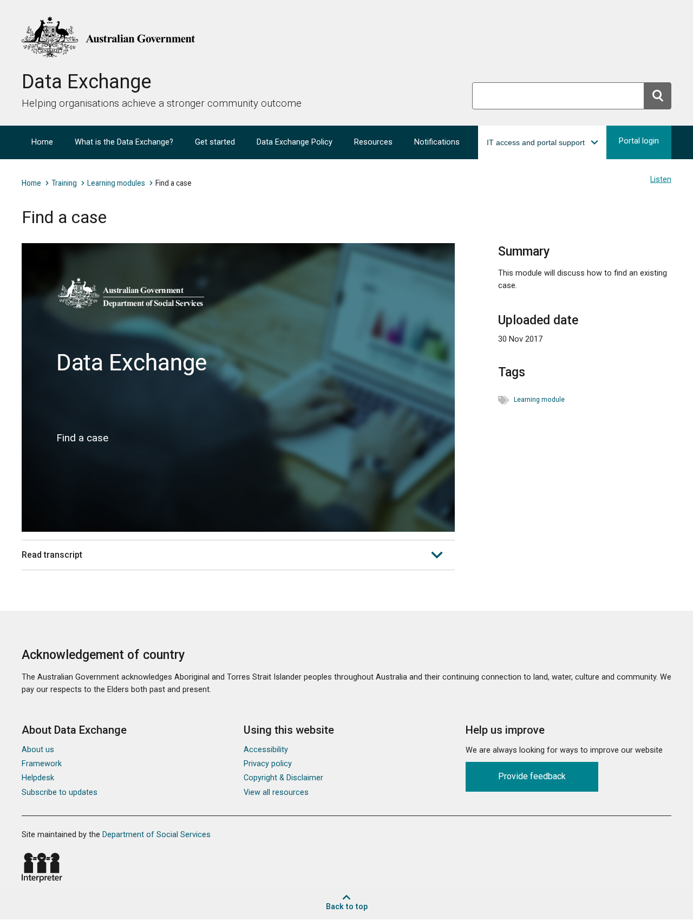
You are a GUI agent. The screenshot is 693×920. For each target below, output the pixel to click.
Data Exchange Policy (294, 142)
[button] (542, 142)
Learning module (539, 399)
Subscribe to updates (59, 792)
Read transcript (52, 555)
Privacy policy (268, 763)
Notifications (437, 142)
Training (64, 183)
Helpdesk (38, 777)
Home (42, 142)
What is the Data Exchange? (124, 142)
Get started (215, 142)
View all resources (276, 792)
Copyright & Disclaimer (283, 777)
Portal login (639, 141)
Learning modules (116, 183)
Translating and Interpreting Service (42, 867)
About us (38, 749)
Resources (373, 142)
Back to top (347, 906)
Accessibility (266, 749)
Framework (42, 763)
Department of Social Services (156, 834)
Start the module (234, 392)
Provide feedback (532, 776)
